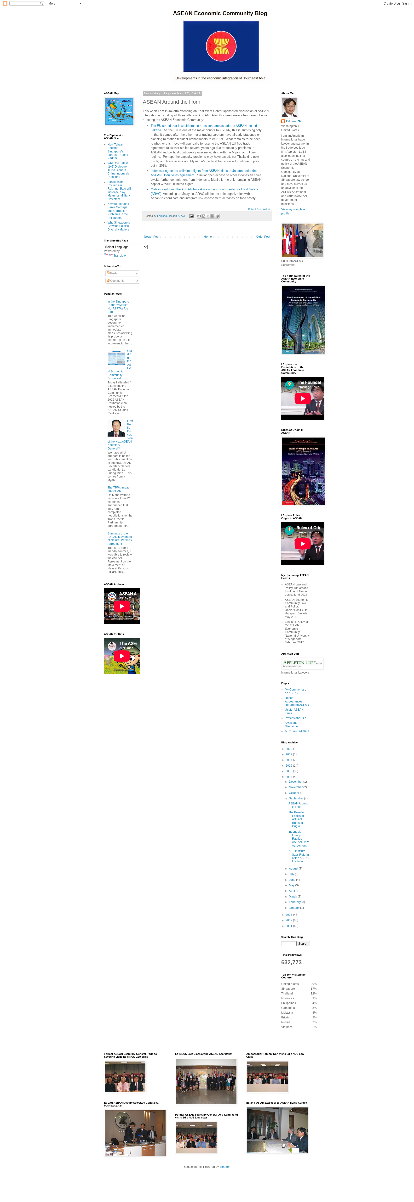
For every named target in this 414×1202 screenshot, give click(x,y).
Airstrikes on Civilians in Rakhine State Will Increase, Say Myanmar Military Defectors (120, 190)
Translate (120, 255)
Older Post (263, 236)
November (296, 787)
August (294, 868)
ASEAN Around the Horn (298, 805)
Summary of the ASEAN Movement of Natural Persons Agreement (120, 538)
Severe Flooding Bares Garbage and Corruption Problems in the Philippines (118, 210)
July (292, 874)
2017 (289, 760)
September (296, 798)
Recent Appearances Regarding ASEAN (297, 701)
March (293, 896)
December (296, 781)
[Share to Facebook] (212, 216)
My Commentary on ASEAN (295, 691)
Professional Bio (295, 718)
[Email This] (199, 216)
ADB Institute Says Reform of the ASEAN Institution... (299, 856)
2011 (289, 926)
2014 (289, 777)
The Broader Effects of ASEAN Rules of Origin (296, 819)
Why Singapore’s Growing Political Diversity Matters (119, 226)
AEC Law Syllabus (297, 731)
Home (208, 236)
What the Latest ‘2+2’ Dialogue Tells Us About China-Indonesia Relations (118, 170)
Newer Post (151, 236)
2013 (289, 914)
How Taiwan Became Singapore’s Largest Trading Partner (118, 151)
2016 (289, 765)
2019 (289, 754)
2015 (289, 771)
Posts (113, 273)
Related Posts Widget (259, 209)
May (292, 885)
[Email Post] (191, 215)
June (292, 880)
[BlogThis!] (203, 216)
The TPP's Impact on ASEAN (119, 489)
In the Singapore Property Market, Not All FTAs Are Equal (118, 307)
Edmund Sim (294, 121)
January (294, 908)
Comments (116, 280)
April (292, 891)
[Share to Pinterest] (217, 216)
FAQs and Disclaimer (292, 724)
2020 (289, 749)
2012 (289, 920)
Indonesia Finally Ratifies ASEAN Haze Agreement (299, 838)
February (295, 902)
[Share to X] (208, 216)
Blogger (224, 1166)
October (294, 793)
